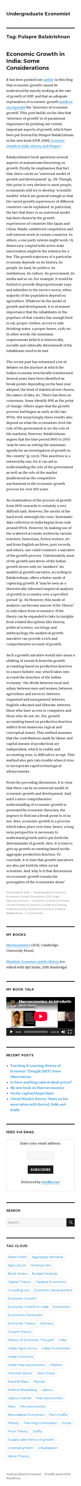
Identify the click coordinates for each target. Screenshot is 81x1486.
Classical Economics (50, 1282)
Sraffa (37, 1431)
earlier (48, 80)
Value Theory (18, 1456)
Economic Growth (17, 896)
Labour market (20, 1398)
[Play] (11, 1032)
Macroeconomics (17, 900)
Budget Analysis (44, 1274)
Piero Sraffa (58, 1415)
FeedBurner (50, 1182)
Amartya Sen (41, 1265)
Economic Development (53, 1290)
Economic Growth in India (28, 1307)
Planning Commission (40, 1423)
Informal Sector (20, 1373)
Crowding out (19, 1290)
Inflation (56, 1365)
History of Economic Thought (31, 1340)
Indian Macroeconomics (26, 1365)
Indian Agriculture (22, 1348)
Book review (17, 1274)
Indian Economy (16, 908)
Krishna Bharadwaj (22, 1390)
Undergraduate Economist (38, 14)
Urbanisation (48, 1448)
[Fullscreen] (70, 1032)
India (56, 896)
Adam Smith (17, 1257)
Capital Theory (19, 1282)
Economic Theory (22, 1323)
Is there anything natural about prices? (41, 1082)
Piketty (13, 1423)
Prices (66, 1423)
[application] (40, 1016)
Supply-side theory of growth (31, 1440)
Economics (37, 896)
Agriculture (17, 1265)
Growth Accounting (54, 904)
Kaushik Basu (18, 1381)
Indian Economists (55, 1348)
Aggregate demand (47, 1257)
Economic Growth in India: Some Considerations (35, 61)
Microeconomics (33, 1406)
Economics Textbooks (25, 1315)
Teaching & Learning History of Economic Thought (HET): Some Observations (35, 1071)
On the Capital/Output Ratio (32, 1093)
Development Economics (49, 892)
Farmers (46, 1323)
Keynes (39, 1381)
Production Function (41, 908)
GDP (49, 896)
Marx (12, 1406)
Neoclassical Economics (26, 1415)
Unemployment (20, 1448)
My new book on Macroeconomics (37, 1088)
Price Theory (18, 1431)
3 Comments (34, 913)
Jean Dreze (46, 1373)
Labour (47, 1390)
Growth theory (19, 1332)
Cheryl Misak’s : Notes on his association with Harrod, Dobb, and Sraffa (39, 1104)
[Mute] (63, 1032)
